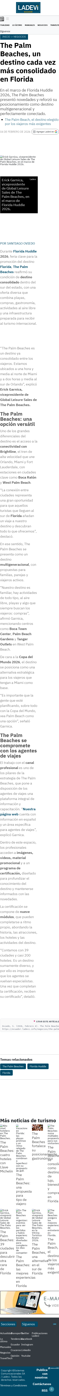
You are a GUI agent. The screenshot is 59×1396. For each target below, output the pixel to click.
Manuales (30, 25)
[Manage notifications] (51, 1389)
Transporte (17, 1333)
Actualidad (6, 1333)
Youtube (26, 1355)
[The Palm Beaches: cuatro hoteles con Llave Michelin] (5, 1131)
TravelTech (6, 1358)
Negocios (43, 25)
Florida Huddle (25, 251)
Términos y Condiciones (13, 1385)
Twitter (25, 1333)
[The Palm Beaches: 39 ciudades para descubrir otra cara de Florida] (5, 1219)
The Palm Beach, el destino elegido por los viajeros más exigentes (32, 121)
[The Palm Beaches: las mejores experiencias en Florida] (21, 1231)
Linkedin (26, 1350)
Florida (5, 266)
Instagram (27, 1344)
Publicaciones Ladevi (40, 1334)
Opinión (15, 1355)
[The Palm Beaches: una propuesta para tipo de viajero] (21, 1148)
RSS (45, 1390)
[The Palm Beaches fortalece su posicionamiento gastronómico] (37, 1127)
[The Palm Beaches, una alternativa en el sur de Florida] (37, 1225)
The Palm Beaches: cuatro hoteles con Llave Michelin (7, 1156)
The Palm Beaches (13, 1066)
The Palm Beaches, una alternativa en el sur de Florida (40, 1258)
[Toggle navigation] (6, 19)
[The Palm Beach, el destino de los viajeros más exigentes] (53, 1222)
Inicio (6, 36)
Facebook (26, 1338)
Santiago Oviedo (21, 243)
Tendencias (17, 1338)
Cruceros (16, 1350)
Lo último (17, 25)
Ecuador (15, 1344)
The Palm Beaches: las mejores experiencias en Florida (26, 1271)
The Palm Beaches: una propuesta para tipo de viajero (24, 1189)
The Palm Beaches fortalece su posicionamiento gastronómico (44, 1145)
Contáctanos (42, 1384)
